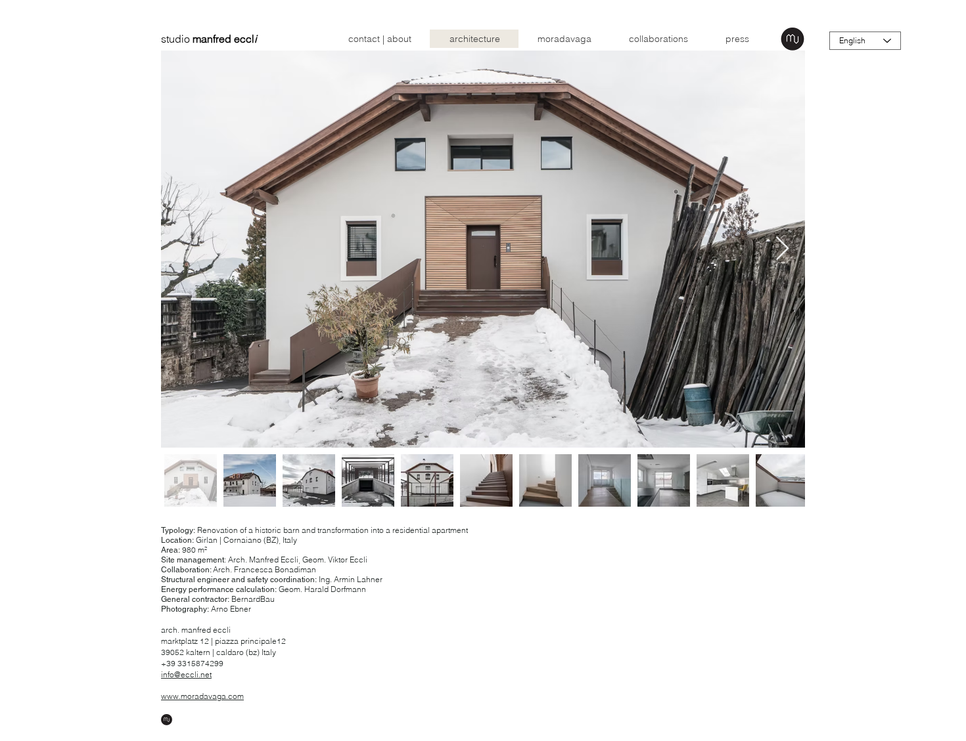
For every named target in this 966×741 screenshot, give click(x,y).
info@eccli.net (186, 674)
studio (209, 38)
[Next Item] (782, 249)
